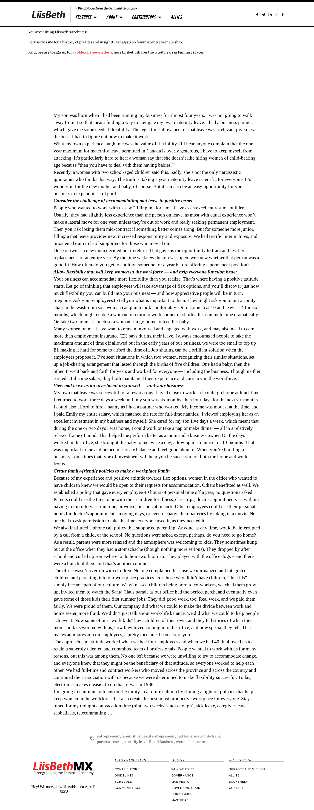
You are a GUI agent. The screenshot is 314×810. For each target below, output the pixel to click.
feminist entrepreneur (156, 736)
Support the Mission (247, 769)
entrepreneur (108, 736)
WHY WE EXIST (182, 769)
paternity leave (134, 741)
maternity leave (207, 736)
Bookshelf (238, 781)
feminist (128, 736)
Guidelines (124, 775)
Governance (182, 775)
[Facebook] (257, 14)
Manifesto (180, 781)
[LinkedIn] (270, 14)
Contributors (144, 17)
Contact (236, 788)
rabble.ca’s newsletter (91, 52)
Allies (176, 17)
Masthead (180, 800)
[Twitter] (264, 14)
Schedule (123, 781)
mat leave (184, 736)
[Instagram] (276, 14)
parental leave (108, 741)
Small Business (161, 741)
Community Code (129, 788)
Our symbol (181, 794)
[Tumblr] (283, 14)
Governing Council (188, 788)
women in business (192, 741)
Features (83, 17)
